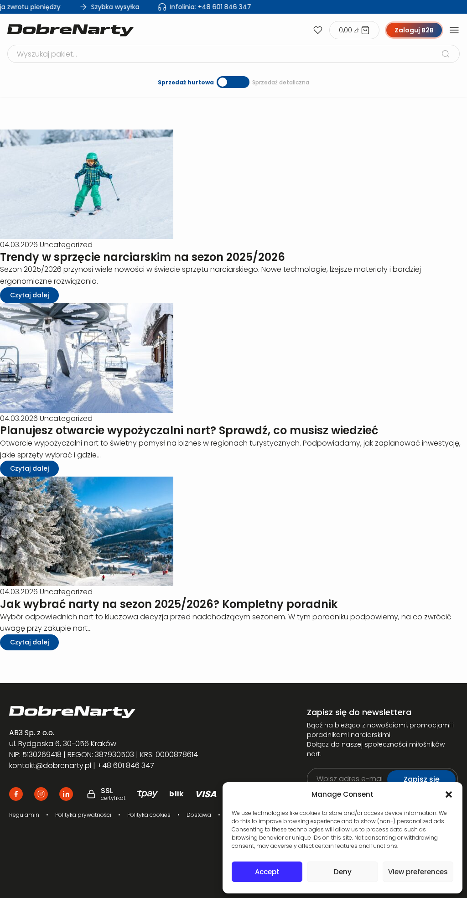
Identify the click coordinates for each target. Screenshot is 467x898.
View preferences (418, 872)
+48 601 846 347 (204, 6)
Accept (267, 872)
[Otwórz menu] (454, 30)
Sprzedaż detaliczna (280, 82)
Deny (343, 872)
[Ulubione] (317, 30)
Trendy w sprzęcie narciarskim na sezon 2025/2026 (142, 257)
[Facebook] (16, 794)
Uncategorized (66, 244)
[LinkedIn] (66, 794)
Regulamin (24, 815)
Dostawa (199, 815)
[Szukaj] (445, 53)
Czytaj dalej (29, 295)
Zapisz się (422, 779)
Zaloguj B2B (414, 30)
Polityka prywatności (83, 815)
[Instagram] (41, 794)
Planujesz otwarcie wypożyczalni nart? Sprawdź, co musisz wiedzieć (189, 430)
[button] (448, 794)
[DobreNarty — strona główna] (144, 712)
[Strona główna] (70, 30)
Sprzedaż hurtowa (186, 82)
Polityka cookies (149, 815)
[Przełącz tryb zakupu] (233, 82)
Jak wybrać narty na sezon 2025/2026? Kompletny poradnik (168, 604)
